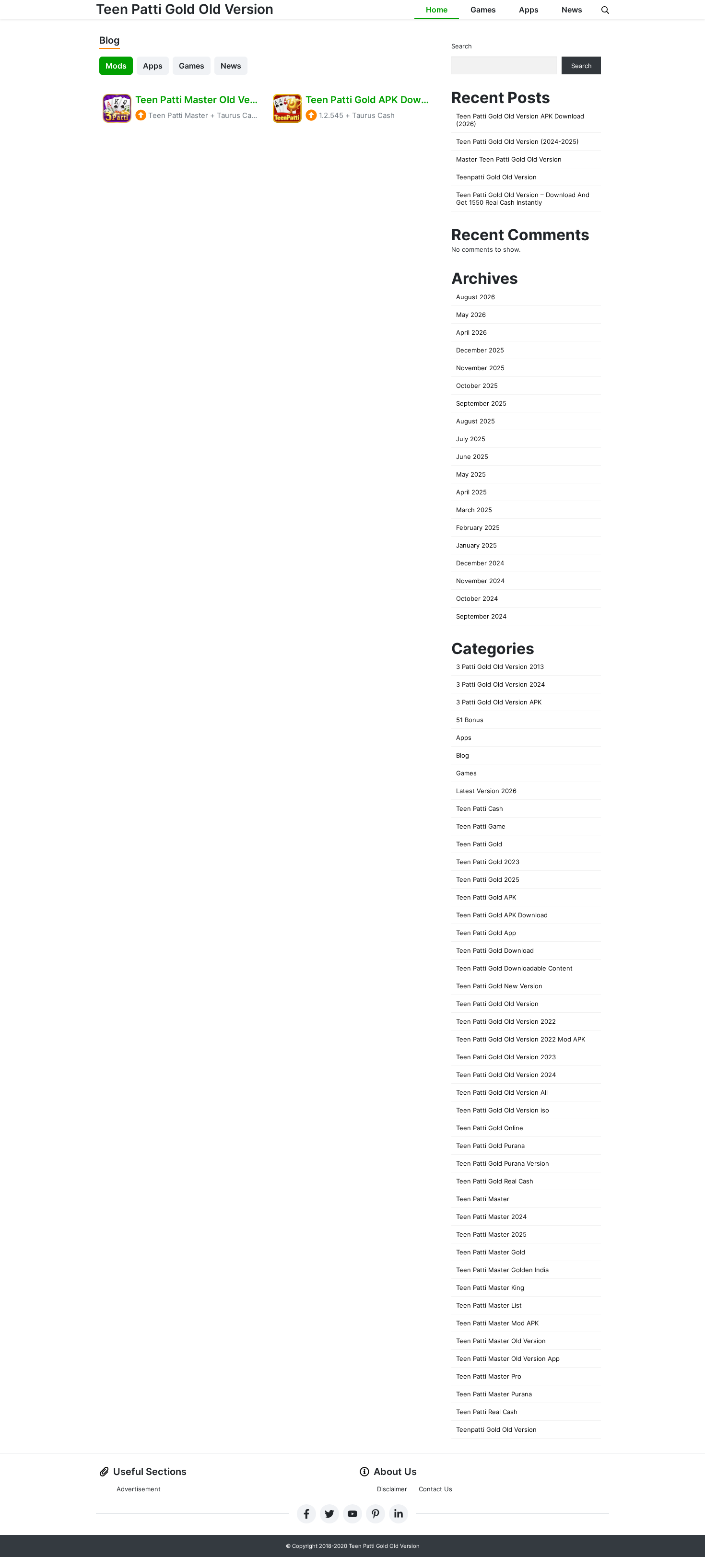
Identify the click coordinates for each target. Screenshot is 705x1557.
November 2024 (480, 581)
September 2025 (481, 403)
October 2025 (477, 385)
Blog (462, 755)
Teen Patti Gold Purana (490, 1145)
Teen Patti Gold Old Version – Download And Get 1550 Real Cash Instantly (522, 198)
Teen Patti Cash (479, 808)
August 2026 (475, 297)
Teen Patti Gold (479, 844)
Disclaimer (392, 1489)
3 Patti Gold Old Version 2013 (500, 666)
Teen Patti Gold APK (486, 897)
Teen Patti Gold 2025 (487, 879)
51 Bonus (469, 720)
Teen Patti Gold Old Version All (502, 1092)
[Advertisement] (265, 213)
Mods (116, 65)
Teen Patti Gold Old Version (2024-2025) (517, 141)
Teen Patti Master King (490, 1287)
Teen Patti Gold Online (489, 1128)
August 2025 (475, 421)
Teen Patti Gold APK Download (502, 915)
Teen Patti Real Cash (486, 1412)
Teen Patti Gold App (486, 933)
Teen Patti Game (480, 826)
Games (483, 9)
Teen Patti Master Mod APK (497, 1323)
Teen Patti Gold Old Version (184, 9)
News (572, 9)
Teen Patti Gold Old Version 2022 (506, 1021)
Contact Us (435, 1489)
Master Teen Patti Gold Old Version (509, 159)
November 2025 (480, 368)
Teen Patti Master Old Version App (508, 1358)
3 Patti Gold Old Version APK (498, 702)
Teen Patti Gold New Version (499, 986)
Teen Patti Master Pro (488, 1376)
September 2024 (481, 616)
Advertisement (139, 1489)
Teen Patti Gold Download (495, 950)
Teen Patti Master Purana (494, 1394)
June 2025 (472, 456)
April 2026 (471, 332)
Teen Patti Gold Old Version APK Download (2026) (520, 120)
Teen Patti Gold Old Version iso (502, 1110)
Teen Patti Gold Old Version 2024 (506, 1074)
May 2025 (471, 474)
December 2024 (480, 563)
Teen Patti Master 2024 (491, 1216)
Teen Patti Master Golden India (502, 1270)
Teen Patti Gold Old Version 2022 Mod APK (520, 1039)
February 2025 (478, 527)
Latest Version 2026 (486, 791)
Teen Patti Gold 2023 (487, 862)
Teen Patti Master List (489, 1305)
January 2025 (476, 545)
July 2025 (470, 439)
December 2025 (480, 350)
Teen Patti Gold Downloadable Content (514, 968)
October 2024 (477, 598)
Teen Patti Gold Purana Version (502, 1163)
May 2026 (471, 314)
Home (436, 9)
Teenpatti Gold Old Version (496, 177)
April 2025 (471, 492)
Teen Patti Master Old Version (501, 1341)
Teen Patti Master (482, 1199)
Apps (529, 9)
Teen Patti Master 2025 (491, 1234)
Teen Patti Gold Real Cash (494, 1181)
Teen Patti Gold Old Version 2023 (506, 1057)
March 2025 (474, 510)
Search (461, 46)
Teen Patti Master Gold (490, 1252)
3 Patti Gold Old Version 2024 (500, 684)
